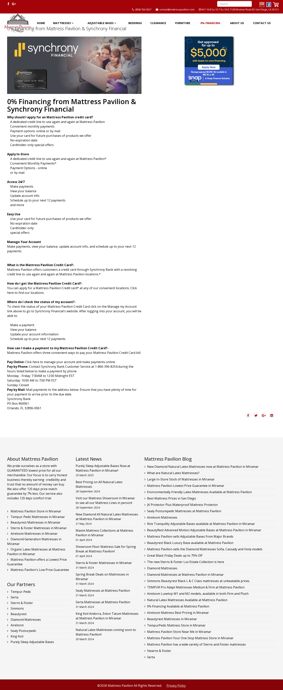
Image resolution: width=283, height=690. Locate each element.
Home (41, 23)
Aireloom (17, 625)
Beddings (135, 23)
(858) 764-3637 (143, 9)
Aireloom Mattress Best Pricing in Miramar (178, 613)
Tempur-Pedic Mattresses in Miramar (37, 517)
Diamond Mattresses (25, 619)
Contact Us (262, 23)
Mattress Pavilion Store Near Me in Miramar (179, 632)
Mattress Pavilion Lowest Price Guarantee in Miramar (185, 486)
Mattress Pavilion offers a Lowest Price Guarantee (37, 561)
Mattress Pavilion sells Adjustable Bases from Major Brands (190, 536)
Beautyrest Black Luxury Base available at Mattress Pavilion (190, 543)
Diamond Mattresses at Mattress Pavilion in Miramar (185, 574)
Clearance (158, 23)
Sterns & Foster (21, 603)
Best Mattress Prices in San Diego (171, 498)
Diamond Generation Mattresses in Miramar (34, 541)
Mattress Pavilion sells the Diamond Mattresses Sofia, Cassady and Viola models (204, 549)
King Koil (16, 636)
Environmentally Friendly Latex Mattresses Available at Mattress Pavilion (199, 492)
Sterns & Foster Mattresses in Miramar (38, 528)
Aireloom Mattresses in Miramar (34, 533)
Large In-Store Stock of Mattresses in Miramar (181, 479)
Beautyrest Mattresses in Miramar (35, 522)
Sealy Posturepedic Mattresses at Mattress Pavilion (184, 511)
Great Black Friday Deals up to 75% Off (174, 555)
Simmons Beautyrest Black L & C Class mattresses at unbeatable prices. (198, 581)
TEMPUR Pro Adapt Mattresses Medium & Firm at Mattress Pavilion (195, 587)
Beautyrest (18, 614)
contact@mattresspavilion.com (176, 9)
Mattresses (62, 23)
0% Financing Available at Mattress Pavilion (178, 606)
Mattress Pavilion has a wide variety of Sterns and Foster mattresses (196, 644)
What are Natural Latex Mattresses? (173, 473)
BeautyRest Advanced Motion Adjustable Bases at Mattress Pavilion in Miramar (204, 530)
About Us (237, 23)
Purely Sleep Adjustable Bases (32, 642)
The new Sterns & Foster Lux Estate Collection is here (185, 562)
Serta (14, 597)
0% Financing (210, 23)
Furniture (182, 23)
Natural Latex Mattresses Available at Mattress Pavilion (187, 600)
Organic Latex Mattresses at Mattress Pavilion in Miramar (36, 551)
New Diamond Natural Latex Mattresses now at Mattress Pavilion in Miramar (203, 466)
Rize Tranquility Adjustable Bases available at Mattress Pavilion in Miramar (201, 524)
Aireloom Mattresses (162, 517)
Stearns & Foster (159, 651)
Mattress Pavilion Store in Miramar (35, 511)
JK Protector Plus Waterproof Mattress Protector (182, 505)
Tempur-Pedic (20, 592)
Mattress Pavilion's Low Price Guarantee (39, 570)
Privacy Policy (176, 685)
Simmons (17, 608)
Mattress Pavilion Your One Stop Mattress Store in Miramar (190, 638)
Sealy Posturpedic (23, 631)
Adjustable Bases (101, 23)
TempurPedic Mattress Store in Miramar (176, 625)
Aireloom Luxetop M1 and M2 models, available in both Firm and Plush (198, 593)
